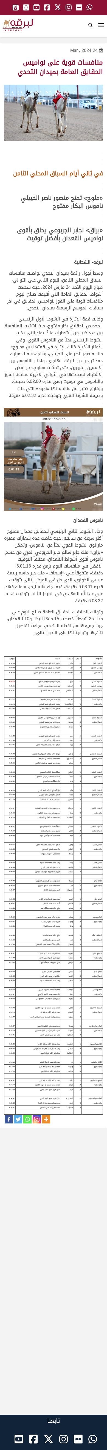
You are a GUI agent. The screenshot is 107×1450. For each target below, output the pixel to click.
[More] (46, 1119)
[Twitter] (18, 1119)
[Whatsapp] (27, 1119)
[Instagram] (37, 1119)
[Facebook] (9, 1119)
